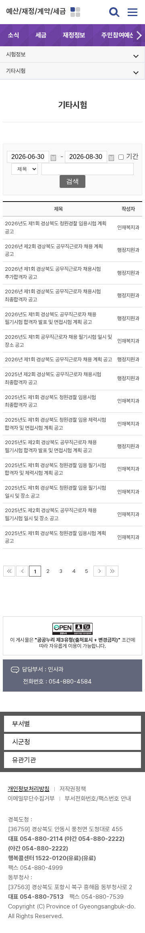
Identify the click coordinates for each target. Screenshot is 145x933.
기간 (132, 156)
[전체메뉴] (132, 12)
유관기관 (24, 760)
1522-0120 (50, 858)
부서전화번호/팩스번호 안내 (98, 798)
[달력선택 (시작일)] (55, 157)
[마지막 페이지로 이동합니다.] (112, 571)
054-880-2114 (41, 838)
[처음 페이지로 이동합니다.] (9, 571)
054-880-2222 (100, 838)
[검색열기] (114, 12)
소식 (13, 35)
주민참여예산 (118, 35)
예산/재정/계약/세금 (36, 11)
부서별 (21, 724)
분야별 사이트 (75, 12)
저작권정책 (73, 789)
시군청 (21, 742)
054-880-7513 (42, 896)
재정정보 (74, 35)
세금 (41, 35)
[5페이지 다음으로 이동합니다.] (99, 571)
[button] (139, 35)
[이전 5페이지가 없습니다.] (22, 571)
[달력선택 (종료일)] (113, 157)
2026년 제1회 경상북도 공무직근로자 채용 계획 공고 (58, 359)
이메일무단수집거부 (31, 798)
